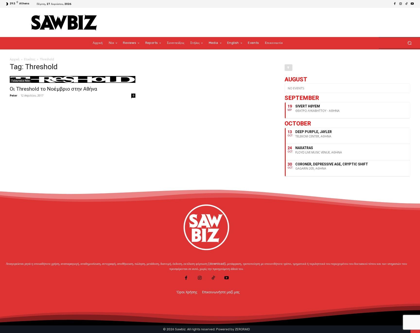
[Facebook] (395, 4)
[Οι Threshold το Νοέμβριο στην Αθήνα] (72, 79)
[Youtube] (412, 4)
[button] (409, 43)
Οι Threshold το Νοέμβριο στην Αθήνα (53, 89)
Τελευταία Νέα (20, 80)
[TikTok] (406, 4)
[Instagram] (400, 4)
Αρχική (14, 59)
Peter (13, 95)
